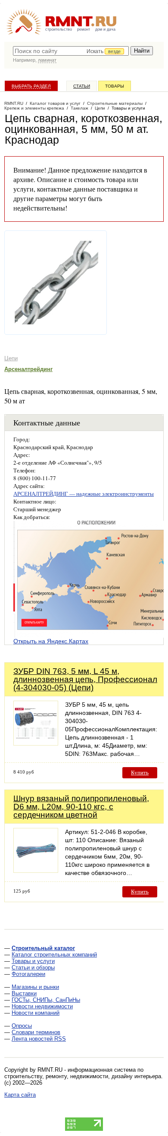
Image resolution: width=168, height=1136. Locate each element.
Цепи (11, 358)
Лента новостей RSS (39, 1038)
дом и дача (105, 29)
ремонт (83, 29)
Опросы (22, 1026)
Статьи (81, 86)
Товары (114, 86)
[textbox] (71, 51)
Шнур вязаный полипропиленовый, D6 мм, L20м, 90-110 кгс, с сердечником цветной (81, 806)
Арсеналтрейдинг (28, 369)
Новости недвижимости (42, 1006)
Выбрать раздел (31, 86)
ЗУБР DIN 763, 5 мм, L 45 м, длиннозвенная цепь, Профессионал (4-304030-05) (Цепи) (85, 679)
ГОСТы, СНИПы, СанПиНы (46, 1000)
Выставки (24, 993)
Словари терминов (36, 1032)
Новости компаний (35, 1013)
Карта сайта (20, 1095)
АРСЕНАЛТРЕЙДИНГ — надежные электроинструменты (83, 493)
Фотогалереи (28, 974)
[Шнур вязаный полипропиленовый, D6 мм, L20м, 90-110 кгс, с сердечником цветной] (36, 870)
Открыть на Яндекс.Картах (50, 641)
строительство (58, 29)
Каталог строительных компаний (54, 954)
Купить (140, 772)
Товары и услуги (33, 961)
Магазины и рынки (35, 987)
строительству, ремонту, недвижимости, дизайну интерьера (82, 1076)
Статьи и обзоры (33, 967)
